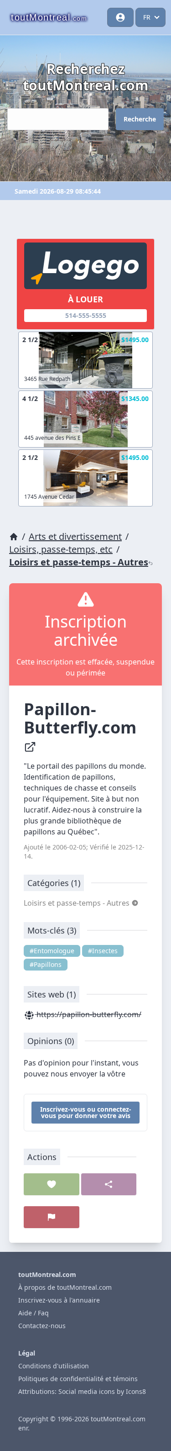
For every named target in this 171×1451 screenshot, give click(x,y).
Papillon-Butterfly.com (82, 718)
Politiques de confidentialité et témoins (78, 1378)
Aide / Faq (33, 1313)
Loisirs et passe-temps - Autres (78, 562)
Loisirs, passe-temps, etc (61, 549)
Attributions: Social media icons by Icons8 (82, 1391)
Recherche (140, 119)
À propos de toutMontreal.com (65, 1287)
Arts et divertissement (75, 536)
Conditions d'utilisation (53, 1365)
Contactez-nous (42, 1325)
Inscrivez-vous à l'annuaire (59, 1300)
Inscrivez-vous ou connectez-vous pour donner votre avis (85, 1112)
